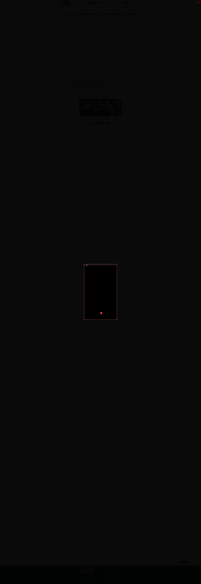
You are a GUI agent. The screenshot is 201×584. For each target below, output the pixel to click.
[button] (101, 313)
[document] (100, 292)
